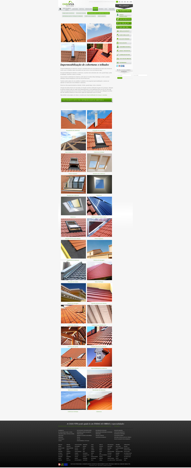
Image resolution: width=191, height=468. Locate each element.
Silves (117, 456)
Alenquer (60, 456)
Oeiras (100, 448)
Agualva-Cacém (61, 448)
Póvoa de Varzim (111, 451)
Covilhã (76, 456)
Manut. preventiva (125, 50)
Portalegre (110, 446)
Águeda (59, 449)
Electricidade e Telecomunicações (84, 430)
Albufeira (60, 451)
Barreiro (68, 453)
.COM (131, 1)
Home (60, 9)
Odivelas (101, 446)
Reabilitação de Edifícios (68, 13)
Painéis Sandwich (102, 16)
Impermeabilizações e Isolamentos (84, 432)
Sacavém (109, 456)
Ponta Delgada (110, 444)
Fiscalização (123, 42)
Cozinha (60, 440)
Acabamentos (61, 430)
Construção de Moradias (101, 437)
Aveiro (68, 449)
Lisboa (92, 448)
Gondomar (85, 458)
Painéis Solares (80, 433)
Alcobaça (60, 453)
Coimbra (76, 453)
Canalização (60, 435)
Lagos (92, 444)
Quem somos (75, 8)
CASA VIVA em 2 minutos (125, 58)
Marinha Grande (94, 456)
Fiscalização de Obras (118, 435)
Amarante (69, 446)
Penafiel (101, 458)
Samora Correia (111, 458)
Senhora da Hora (119, 451)
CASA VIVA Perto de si (125, 19)
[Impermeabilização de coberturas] (73, 62)
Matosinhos (93, 458)
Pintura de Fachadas (81, 13)
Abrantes (60, 444)
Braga (68, 458)
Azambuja (68, 451)
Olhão (100, 451)
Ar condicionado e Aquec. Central (65, 432)
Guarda (76, 458)
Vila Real (126, 458)
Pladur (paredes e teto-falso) (83, 440)
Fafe (84, 449)
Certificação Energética (119, 432)
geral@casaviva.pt (124, 31)
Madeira (92, 451)
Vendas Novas (127, 448)
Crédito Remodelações (123, 15)
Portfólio (81, 8)
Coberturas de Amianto (90, 16)
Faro (84, 451)
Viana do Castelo (127, 449)
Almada (59, 458)
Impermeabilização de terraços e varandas (73, 16)
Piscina (78, 437)
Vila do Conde (127, 451)
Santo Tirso (118, 446)
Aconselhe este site (124, 54)
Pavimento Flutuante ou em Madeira (84, 435)
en (127, 1)
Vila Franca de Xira (128, 453)
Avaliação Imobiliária (118, 430)
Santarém (118, 444)
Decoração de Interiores (119, 433)
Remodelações (88, 8)
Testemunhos (122, 62)
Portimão (109, 448)
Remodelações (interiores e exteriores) (104, 432)
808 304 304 (124, 27)
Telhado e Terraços (100, 435)
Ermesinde (85, 444)
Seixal (117, 449)
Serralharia (98, 433)
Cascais (76, 448)
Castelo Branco (78, 451)
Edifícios (95, 8)
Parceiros (101, 8)
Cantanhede (77, 446)
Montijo (101, 444)
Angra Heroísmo (70, 448)
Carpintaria (60, 437)
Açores (59, 446)
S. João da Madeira (119, 448)
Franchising (112, 8)
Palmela (101, 456)
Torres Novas (127, 444)
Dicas (106, 8)
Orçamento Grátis (124, 10)
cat (125, 1)
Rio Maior (109, 453)
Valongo (125, 446)
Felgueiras (85, 453)
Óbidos (100, 449)
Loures (92, 449)
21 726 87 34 (124, 23)
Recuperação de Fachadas (101, 430)
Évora (84, 448)
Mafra (92, 453)
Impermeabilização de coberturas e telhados (98, 13)
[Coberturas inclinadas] (99, 42)
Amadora (68, 444)
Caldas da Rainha (78, 444)
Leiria (92, 446)
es (122, 1)
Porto (109, 449)
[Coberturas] (73, 42)
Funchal (84, 456)
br (119, 1)
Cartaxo (76, 449)
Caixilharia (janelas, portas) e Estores (66, 433)
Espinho (84, 446)
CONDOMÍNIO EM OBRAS (124, 46)
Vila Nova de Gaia (127, 456)
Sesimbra (117, 453)
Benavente (69, 456)
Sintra (117, 458)
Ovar (100, 453)
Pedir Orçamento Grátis (67, 9)
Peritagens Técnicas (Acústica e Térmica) (122, 437)
